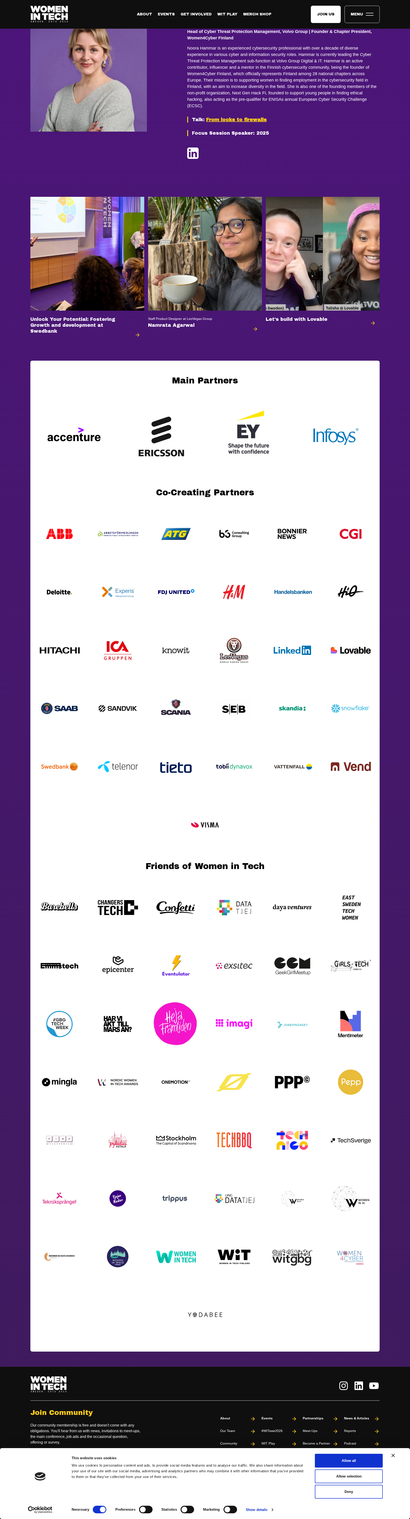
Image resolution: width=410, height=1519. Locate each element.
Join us (326, 14)
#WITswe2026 (272, 1431)
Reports (350, 1431)
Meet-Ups (310, 1431)
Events (166, 14)
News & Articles (356, 1418)
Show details (256, 1510)
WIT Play (227, 14)
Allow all (349, 1461)
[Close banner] (393, 1455)
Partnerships (313, 1418)
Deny (349, 1492)
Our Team (227, 1431)
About (144, 14)
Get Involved (196, 14)
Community (228, 1443)
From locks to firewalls (236, 119)
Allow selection (349, 1476)
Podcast (350, 1443)
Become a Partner (316, 1443)
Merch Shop (257, 14)
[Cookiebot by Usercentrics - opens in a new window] (40, 1509)
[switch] (146, 1509)
